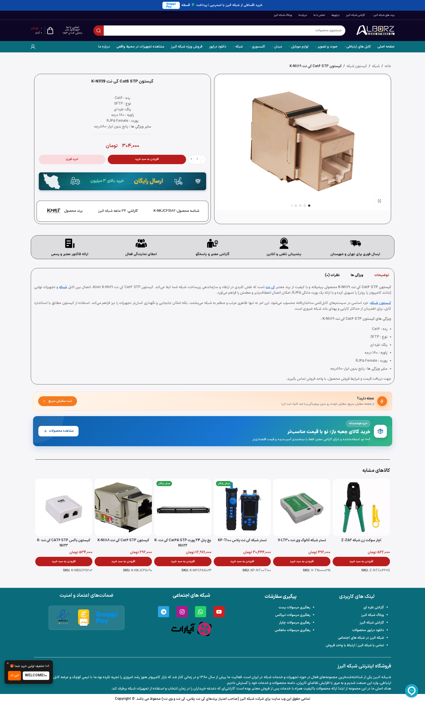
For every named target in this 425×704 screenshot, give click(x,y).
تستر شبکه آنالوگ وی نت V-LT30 (302, 540)
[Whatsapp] (200, 611)
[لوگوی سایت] (375, 30)
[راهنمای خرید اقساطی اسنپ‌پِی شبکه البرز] (107, 618)
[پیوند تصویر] (191, 629)
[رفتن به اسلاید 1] (309, 205)
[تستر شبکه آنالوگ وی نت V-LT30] (301, 507)
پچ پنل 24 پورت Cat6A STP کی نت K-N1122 (182, 543)
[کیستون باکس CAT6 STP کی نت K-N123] (64, 507)
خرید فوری (72, 159)
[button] (361, 561)
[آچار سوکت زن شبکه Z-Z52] (361, 507)
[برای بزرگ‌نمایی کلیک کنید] (379, 200)
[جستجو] (98, 30)
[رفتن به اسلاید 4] (296, 205)
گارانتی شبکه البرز (371, 622)
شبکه (376, 66)
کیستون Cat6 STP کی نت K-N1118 (123, 540)
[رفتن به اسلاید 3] (300, 205)
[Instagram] (182, 611)
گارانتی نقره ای (373, 607)
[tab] (381, 275)
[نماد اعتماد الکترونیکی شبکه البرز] (63, 617)
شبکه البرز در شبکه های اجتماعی (361, 637)
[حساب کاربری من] (33, 46)
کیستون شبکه (356, 66)
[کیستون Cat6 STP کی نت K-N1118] (123, 507)
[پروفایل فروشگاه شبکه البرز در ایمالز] (84, 617)
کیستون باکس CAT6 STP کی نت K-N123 (63, 543)
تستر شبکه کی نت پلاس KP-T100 (242, 540)
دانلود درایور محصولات (368, 630)
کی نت (270, 287)
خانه (388, 66)
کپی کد (14, 675)
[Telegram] (163, 611)
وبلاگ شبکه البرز (372, 615)
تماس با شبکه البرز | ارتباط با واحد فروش (355, 645)
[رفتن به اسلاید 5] (291, 205)
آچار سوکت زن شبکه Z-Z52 (361, 540)
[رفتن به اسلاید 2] (305, 205)
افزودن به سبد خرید (147, 159)
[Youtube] (219, 611)
